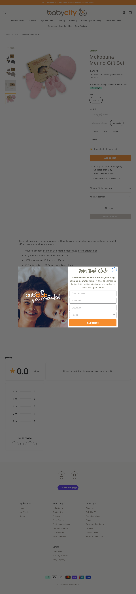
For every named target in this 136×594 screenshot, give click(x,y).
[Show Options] (114, 315)
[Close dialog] (114, 270)
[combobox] (92, 315)
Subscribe (93, 323)
